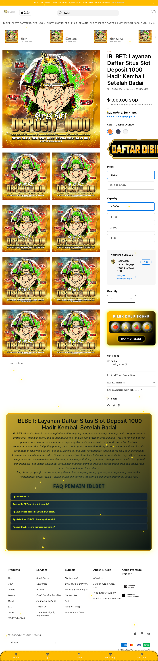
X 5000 (114, 206)
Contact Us (71, 595)
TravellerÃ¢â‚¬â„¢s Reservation (47, 614)
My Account (71, 578)
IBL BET (93, 23)
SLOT (11, 606)
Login (47, 657)
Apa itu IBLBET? (21, 497)
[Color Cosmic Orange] (110, 132)
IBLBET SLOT (53, 23)
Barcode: (131, 89)
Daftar (79, 657)
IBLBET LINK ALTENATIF (74, 23)
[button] (6, 23)
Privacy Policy (72, 606)
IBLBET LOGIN (37, 23)
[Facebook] (109, 406)
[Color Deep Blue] (118, 131)
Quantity (112, 291)
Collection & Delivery (76, 584)
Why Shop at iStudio (104, 593)
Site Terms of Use (74, 612)
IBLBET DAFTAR (20, 23)
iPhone (11, 589)
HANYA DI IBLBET (131, 338)
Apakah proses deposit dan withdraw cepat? (34, 512)
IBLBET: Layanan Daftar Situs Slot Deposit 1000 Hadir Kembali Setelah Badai (79, 3)
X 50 (113, 238)
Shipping (125, 104)
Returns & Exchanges (76, 589)
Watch (11, 595)
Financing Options (46, 601)
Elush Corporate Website (106, 598)
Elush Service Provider (48, 595)
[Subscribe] (55, 643)
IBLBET (6, 23)
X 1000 (114, 217)
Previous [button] (4, 2)
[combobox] (88, 13)
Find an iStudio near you (104, 585)
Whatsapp (110, 657)
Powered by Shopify (141, 650)
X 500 (113, 227)
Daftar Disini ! (117, 3)
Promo (16, 657)
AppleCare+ (42, 578)
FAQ (67, 601)
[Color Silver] (125, 131)
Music (11, 601)
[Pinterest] (119, 406)
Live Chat (142, 657)
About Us (98, 578)
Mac (10, 578)
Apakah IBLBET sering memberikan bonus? (34, 527)
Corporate (41, 584)
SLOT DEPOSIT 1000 (128, 23)
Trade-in (41, 606)
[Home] (9, 12)
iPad (10, 584)
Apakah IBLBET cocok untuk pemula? (31, 504)
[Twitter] (114, 406)
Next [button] (154, 2)
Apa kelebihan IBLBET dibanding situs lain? (34, 519)
